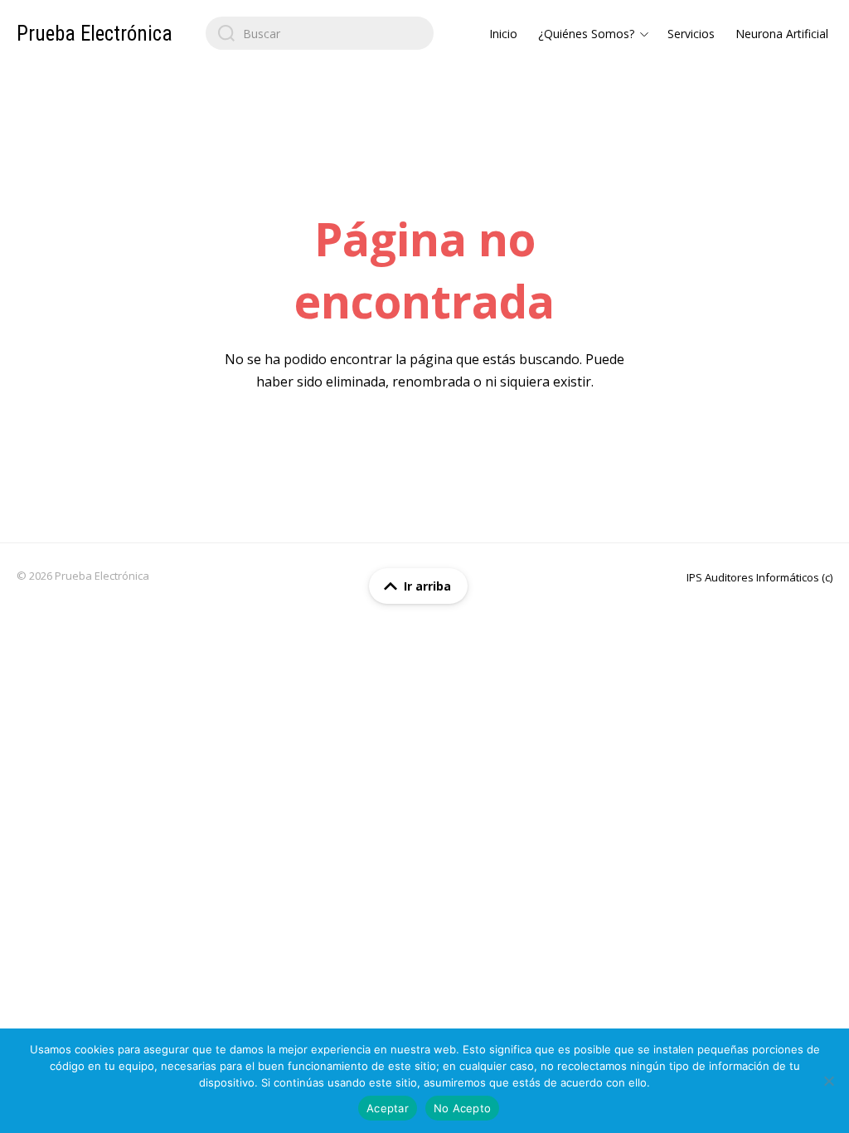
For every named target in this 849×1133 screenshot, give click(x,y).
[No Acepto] (828, 1080)
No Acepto (462, 1108)
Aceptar (387, 1108)
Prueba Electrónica (94, 34)
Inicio (503, 33)
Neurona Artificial (781, 33)
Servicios (691, 33)
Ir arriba (427, 586)
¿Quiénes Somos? (586, 33)
